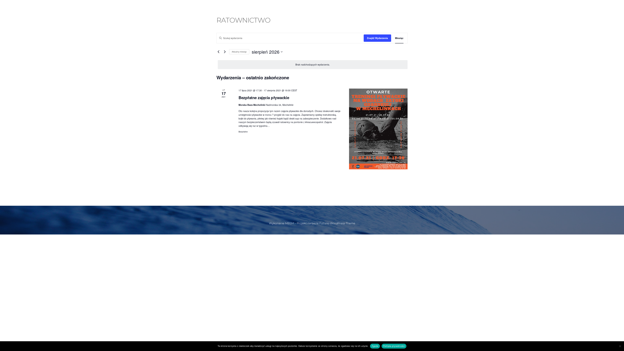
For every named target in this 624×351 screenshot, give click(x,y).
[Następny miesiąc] (225, 52)
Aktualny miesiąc (239, 51)
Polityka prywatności (394, 346)
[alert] (313, 64)
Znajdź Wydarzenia (377, 38)
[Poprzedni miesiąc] (218, 52)
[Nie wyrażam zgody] (620, 346)
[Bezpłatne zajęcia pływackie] (378, 129)
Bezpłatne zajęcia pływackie (264, 97)
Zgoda (375, 346)
